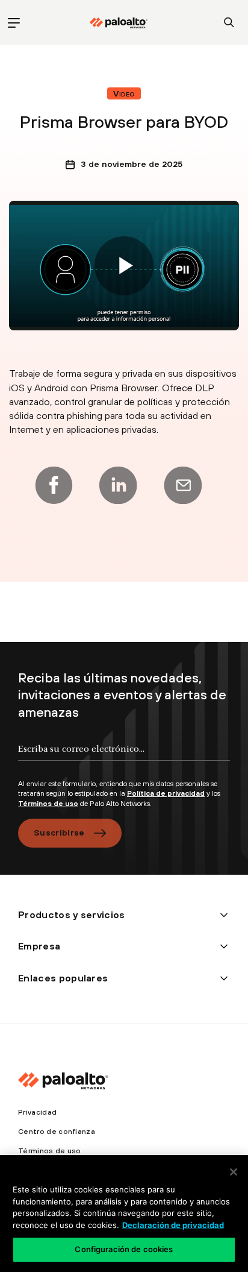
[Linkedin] (118, 485)
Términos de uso (48, 803)
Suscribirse (59, 832)
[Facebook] (53, 485)
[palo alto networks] (118, 22)
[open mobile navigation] (13, 22)
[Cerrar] (233, 1172)
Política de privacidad (166, 793)
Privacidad (37, 1112)
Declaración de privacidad (173, 1225)
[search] (229, 23)
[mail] (183, 485)
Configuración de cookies (124, 1249)
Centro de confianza (56, 1131)
